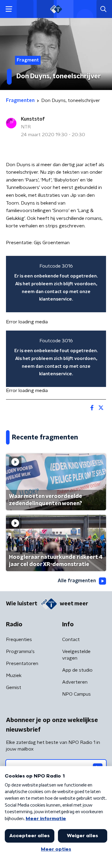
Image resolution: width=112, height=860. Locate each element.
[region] (56, 284)
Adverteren (75, 682)
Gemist (13, 687)
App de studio (77, 670)
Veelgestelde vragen (76, 655)
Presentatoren (22, 663)
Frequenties (19, 639)
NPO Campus (76, 694)
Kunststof (33, 119)
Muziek (14, 675)
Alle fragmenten (77, 580)
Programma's (20, 651)
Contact (71, 639)
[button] (9, 9)
